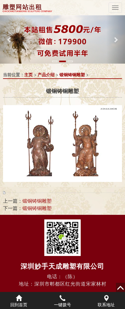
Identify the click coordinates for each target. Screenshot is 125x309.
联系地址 (106, 304)
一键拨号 (62, 304)
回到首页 (18, 304)
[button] (9, 39)
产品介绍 (46, 74)
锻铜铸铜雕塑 (72, 74)
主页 (28, 74)
